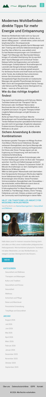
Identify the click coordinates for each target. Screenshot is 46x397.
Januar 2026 (10, 350)
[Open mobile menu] (42, 5)
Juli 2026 (8, 324)
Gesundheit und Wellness (15, 272)
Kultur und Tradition (12, 281)
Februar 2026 (10, 346)
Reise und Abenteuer (13, 302)
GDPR (33, 386)
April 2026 (9, 337)
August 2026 (10, 320)
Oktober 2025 (10, 363)
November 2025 (11, 359)
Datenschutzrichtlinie (20, 386)
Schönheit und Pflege (13, 298)
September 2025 (11, 367)
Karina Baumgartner (24, 206)
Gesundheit (9, 289)
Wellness (8, 294)
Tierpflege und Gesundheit (15, 311)
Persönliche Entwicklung (14, 306)
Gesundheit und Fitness (14, 285)
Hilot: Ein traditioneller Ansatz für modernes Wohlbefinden (21, 201)
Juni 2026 (9, 328)
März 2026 (9, 341)
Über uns (6, 386)
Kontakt (40, 386)
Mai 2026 (8, 333)
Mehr (7, 260)
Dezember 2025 (11, 354)
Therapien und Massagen (15, 276)
